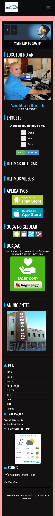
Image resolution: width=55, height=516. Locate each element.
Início (9, 372)
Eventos (10, 390)
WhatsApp (12, 482)
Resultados (32, 152)
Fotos (9, 394)
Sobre (9, 376)
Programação (12, 385)
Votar (20, 152)
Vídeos (9, 399)
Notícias (10, 381)
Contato (10, 408)
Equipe (9, 404)
